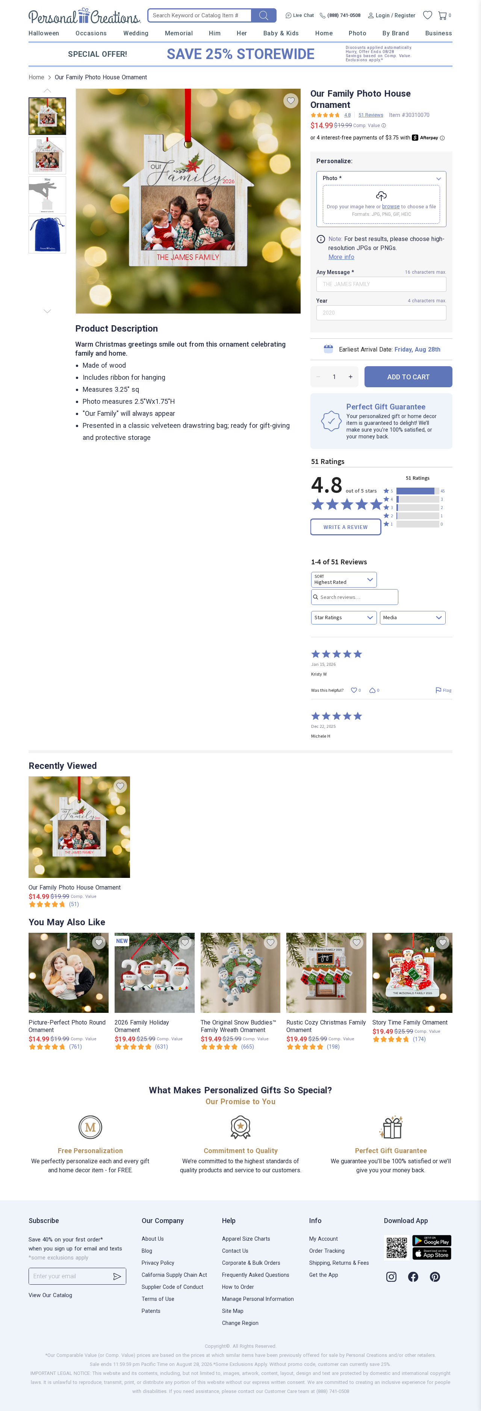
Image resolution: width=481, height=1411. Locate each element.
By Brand (396, 33)
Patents (151, 1311)
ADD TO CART (408, 377)
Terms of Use (158, 1299)
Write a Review (346, 526)
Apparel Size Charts (246, 1239)
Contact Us (235, 1251)
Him (215, 33)
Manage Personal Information (258, 1299)
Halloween (44, 33)
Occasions (91, 33)
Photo (357, 33)
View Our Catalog (50, 1295)
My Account (323, 1239)
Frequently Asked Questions (255, 1275)
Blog (147, 1251)
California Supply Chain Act (174, 1275)
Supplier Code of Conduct (172, 1287)
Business (438, 33)
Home (324, 33)
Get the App (323, 1275)
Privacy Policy (158, 1263)
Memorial (179, 33)
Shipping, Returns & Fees (339, 1263)
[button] (417, 491)
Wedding (136, 33)
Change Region (240, 1323)
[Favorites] (427, 15)
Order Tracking (327, 1251)
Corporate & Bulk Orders (251, 1263)
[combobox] (344, 580)
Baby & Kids (281, 33)
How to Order (238, 1287)
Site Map (233, 1311)
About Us (153, 1239)
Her (242, 33)
